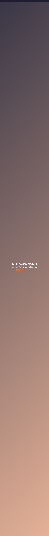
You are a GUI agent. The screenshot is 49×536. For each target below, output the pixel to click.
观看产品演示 (30, 270)
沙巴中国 (7, 1)
